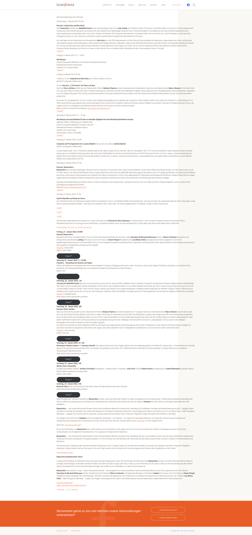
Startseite (107, 5)
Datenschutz (62, 531)
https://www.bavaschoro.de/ (75, 187)
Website (60, 248)
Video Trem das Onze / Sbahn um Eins (71, 485)
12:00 (59, 208)
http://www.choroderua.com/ (98, 108)
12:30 (59, 212)
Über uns (142, 5)
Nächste (74, 490)
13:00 (59, 216)
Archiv (131, 5)
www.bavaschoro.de (72, 425)
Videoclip (140, 421)
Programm (120, 5)
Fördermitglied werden (168, 518)
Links (163, 5)
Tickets (59, 51)
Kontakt (153, 5)
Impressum (75, 531)
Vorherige (60, 490)
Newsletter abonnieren (168, 510)
